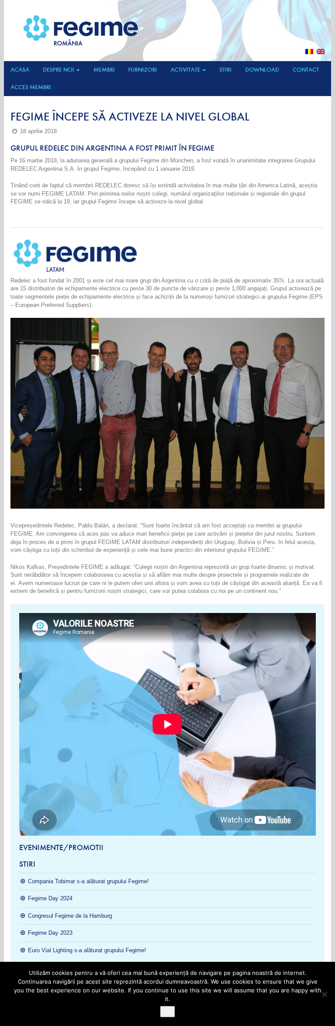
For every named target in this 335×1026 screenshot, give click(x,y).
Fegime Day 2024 (50, 898)
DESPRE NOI (59, 69)
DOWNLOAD (262, 69)
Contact (306, 69)
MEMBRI (104, 69)
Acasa (19, 69)
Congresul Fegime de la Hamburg (70, 915)
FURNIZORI (142, 69)
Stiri (225, 69)
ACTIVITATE (186, 69)
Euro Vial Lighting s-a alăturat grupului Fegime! (87, 950)
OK (167, 1011)
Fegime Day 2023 (50, 933)
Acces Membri (30, 87)
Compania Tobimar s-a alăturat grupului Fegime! (88, 881)
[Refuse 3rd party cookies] (324, 994)
